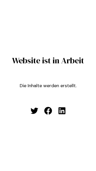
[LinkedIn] (62, 110)
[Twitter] (34, 110)
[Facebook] (48, 110)
